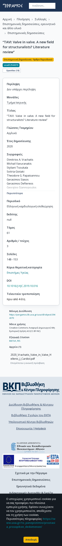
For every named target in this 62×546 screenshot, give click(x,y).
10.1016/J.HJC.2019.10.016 (22, 286)
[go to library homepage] (31, 388)
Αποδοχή (31, 539)
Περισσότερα (15, 193)
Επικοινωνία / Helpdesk (31, 428)
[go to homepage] (13, 5)
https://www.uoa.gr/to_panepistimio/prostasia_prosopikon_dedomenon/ (30, 523)
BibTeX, (13, 340)
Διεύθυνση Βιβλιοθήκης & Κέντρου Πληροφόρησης (31, 406)
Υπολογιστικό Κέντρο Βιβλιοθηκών (31, 422)
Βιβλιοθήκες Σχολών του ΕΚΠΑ (31, 415)
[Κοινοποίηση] (58, 65)
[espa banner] (31, 461)
